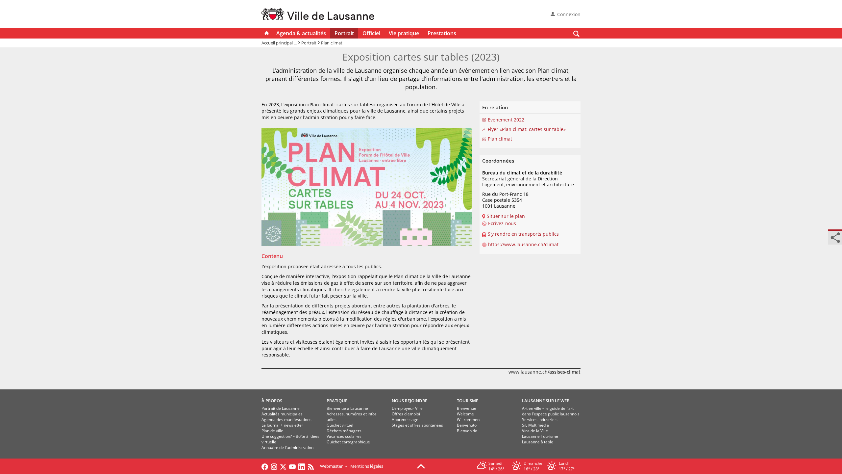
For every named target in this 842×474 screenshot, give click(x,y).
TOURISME (467, 401)
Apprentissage (405, 419)
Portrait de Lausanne (280, 408)
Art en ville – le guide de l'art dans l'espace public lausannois (551, 411)
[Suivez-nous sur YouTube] (292, 466)
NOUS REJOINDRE (409, 401)
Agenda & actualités (301, 33)
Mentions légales (366, 466)
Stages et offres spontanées (417, 425)
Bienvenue (466, 408)
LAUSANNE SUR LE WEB (546, 401)
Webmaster (331, 466)
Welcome (465, 414)
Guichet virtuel (340, 425)
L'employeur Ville (407, 408)
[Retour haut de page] (421, 466)
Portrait (344, 33)
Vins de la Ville (535, 431)
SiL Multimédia (535, 425)
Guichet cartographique (348, 442)
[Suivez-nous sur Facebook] (264, 466)
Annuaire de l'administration (287, 447)
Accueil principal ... (279, 43)
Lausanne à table (537, 442)
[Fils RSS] (312, 466)
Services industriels (539, 419)
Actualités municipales (282, 414)
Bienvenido (467, 431)
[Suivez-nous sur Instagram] (274, 466)
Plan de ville (272, 431)
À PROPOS (271, 401)
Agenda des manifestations (286, 419)
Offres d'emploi (406, 414)
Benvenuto (467, 425)
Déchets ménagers (344, 431)
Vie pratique (404, 33)
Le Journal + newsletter (282, 425)
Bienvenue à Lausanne (347, 408)
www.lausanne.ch (544, 372)
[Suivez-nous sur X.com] (283, 466)
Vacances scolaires (344, 436)
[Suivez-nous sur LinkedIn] (301, 466)
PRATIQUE (337, 401)
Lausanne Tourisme (540, 436)
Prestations (442, 33)
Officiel (371, 33)
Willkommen (468, 419)
